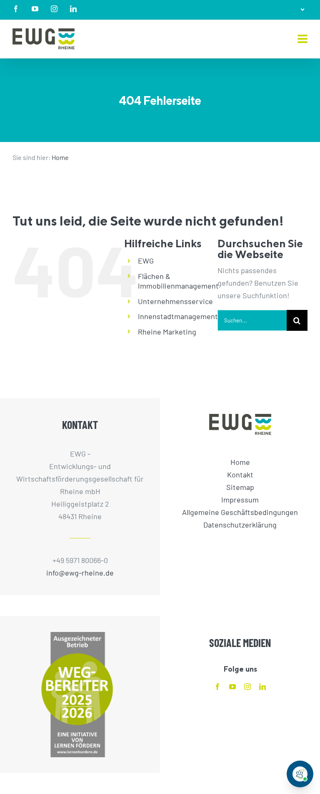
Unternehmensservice (175, 301)
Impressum (240, 499)
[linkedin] (262, 686)
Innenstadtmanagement (178, 316)
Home (60, 157)
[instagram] (247, 686)
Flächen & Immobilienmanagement (178, 281)
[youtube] (232, 686)
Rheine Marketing (167, 331)
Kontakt (240, 474)
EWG (146, 260)
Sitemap (240, 487)
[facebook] (217, 686)
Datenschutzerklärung (240, 524)
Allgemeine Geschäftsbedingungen (240, 512)
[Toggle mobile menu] (303, 39)
